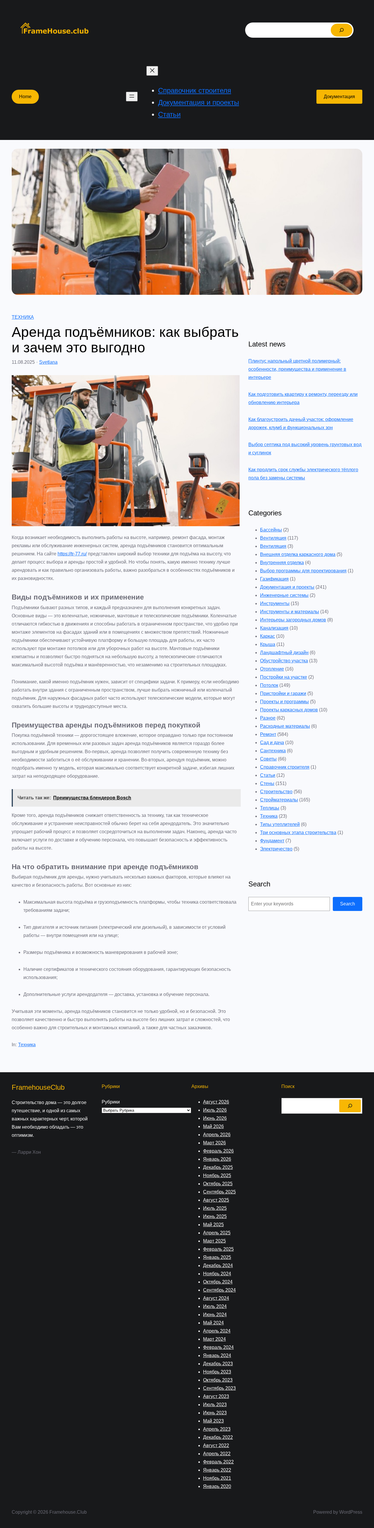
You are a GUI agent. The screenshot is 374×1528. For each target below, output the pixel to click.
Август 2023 (216, 1396)
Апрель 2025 (217, 1232)
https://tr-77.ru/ (72, 553)
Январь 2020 (217, 1486)
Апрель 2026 (217, 1134)
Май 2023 (213, 1420)
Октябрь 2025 (218, 1183)
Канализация (274, 628)
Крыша (267, 644)
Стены (267, 783)
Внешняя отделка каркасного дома (297, 554)
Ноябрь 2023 (217, 1371)
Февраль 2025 (218, 1249)
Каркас (267, 636)
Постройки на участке (283, 677)
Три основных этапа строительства (298, 832)
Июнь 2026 (215, 1118)
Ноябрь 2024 (217, 1273)
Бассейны (271, 529)
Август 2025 (216, 1200)
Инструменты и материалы (289, 611)
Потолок (269, 685)
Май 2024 (213, 1322)
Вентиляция (273, 538)
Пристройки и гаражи (283, 693)
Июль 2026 (215, 1110)
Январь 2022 (217, 1470)
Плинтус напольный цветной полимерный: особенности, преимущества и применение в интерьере (297, 369)
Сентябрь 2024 (219, 1290)
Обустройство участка (284, 660)
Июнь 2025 (215, 1216)
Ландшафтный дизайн (284, 652)
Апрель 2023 (217, 1429)
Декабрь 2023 (218, 1363)
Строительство (276, 791)
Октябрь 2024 (218, 1281)
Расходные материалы (285, 726)
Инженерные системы (284, 595)
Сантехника (273, 750)
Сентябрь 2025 (219, 1191)
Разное (268, 718)
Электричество (276, 848)
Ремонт (268, 734)
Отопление (272, 668)
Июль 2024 (215, 1306)
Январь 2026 (217, 1159)
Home (25, 96)
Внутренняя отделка (282, 562)
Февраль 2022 (218, 1461)
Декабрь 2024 (218, 1265)
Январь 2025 (217, 1257)
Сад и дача (272, 742)
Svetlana (48, 362)
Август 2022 (216, 1445)
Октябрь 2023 (218, 1380)
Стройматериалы (279, 799)
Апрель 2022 (217, 1453)
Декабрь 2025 (218, 1167)
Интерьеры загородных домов (293, 619)
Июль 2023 (215, 1404)
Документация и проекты (287, 587)
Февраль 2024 (218, 1347)
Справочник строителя (284, 767)
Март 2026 (214, 1142)
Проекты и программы (284, 701)
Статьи (267, 775)
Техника (23, 317)
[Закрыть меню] (152, 71)
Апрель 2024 (217, 1330)
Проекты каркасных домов (289, 709)
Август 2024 (216, 1298)
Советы (268, 758)
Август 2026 (216, 1101)
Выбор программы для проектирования (303, 570)
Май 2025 (213, 1224)
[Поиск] (341, 30)
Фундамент (272, 840)
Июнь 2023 (215, 1412)
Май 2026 (213, 1126)
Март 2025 (214, 1240)
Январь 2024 (217, 1355)
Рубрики (111, 1101)
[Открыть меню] (132, 96)
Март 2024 (214, 1339)
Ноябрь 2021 (217, 1478)
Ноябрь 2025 (217, 1175)
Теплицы (269, 807)
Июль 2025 (215, 1208)
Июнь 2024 (215, 1314)
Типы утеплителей (280, 824)
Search (347, 903)
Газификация (274, 578)
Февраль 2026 (218, 1150)
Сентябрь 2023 (219, 1388)
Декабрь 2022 (218, 1437)
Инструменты (275, 603)
